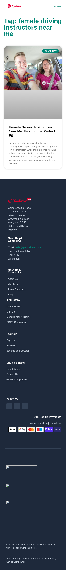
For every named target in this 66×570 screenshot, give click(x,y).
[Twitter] (25, 406)
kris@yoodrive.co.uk (28, 247)
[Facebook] (9, 406)
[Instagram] (17, 406)
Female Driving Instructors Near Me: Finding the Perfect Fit (32, 131)
